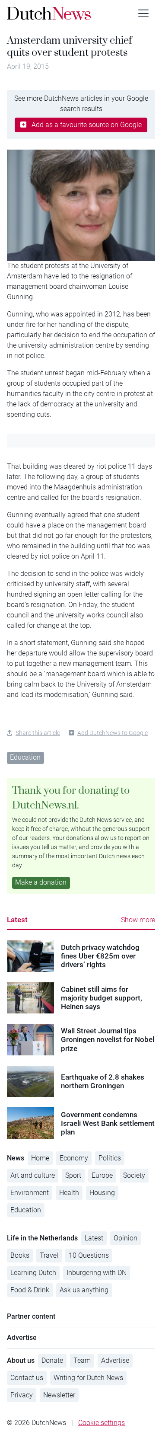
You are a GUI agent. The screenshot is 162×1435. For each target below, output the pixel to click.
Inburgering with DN (97, 1273)
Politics (109, 1158)
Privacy (21, 1395)
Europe (102, 1175)
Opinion (125, 1238)
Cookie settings (101, 1423)
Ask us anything (84, 1290)
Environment (29, 1193)
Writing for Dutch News (88, 1378)
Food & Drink (29, 1290)
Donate (52, 1360)
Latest (17, 919)
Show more (138, 920)
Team (82, 1360)
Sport (73, 1175)
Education (25, 757)
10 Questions (89, 1255)
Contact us (26, 1378)
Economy (74, 1158)
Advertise (115, 1360)
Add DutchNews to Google (112, 732)
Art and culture (32, 1175)
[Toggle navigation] (143, 13)
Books (19, 1255)
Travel (49, 1255)
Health (69, 1193)
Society (134, 1175)
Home (40, 1158)
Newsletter (59, 1395)
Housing (102, 1193)
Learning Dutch (33, 1273)
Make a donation (41, 882)
